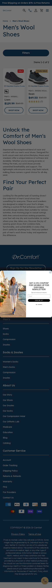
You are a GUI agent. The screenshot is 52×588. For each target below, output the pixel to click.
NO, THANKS (39, 304)
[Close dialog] (50, 272)
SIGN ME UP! (39, 300)
